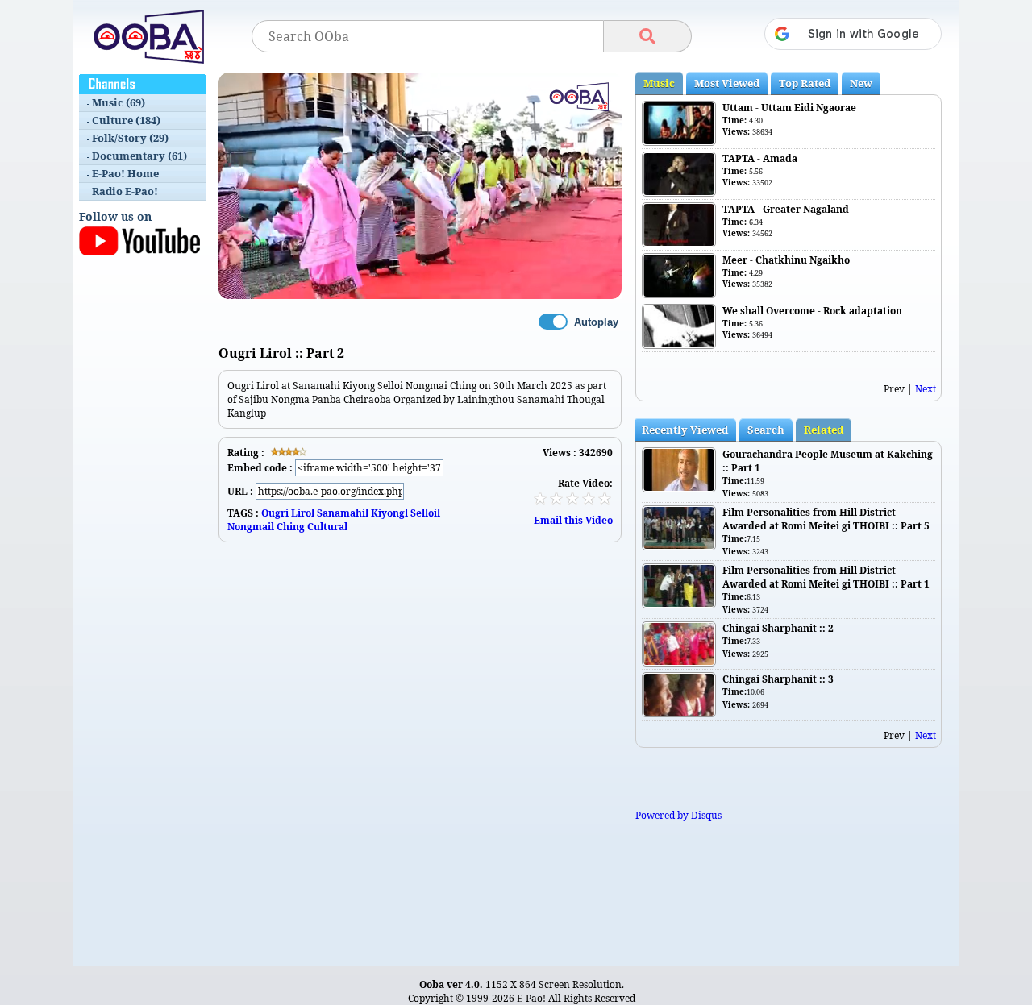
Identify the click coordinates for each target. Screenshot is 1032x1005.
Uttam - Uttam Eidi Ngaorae (789, 107)
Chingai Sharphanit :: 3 (778, 679)
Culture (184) (126, 120)
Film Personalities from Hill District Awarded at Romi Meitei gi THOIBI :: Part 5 (826, 519)
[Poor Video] (540, 498)
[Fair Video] (556, 498)
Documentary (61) (139, 155)
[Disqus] (420, 743)
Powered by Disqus (678, 815)
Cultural (327, 527)
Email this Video (573, 520)
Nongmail (250, 527)
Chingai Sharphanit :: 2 (778, 628)
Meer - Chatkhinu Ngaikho (786, 260)
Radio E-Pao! (125, 191)
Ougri (275, 513)
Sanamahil (342, 513)
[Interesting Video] (572, 498)
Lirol (302, 513)
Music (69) (118, 102)
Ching (291, 527)
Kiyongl (389, 513)
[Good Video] (588, 498)
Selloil (425, 513)
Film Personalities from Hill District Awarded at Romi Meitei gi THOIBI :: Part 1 (826, 577)
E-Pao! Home (125, 173)
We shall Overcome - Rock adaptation (812, 311)
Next (925, 389)
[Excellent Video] (605, 498)
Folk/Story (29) (130, 138)
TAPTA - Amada (759, 158)
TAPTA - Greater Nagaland (785, 209)
